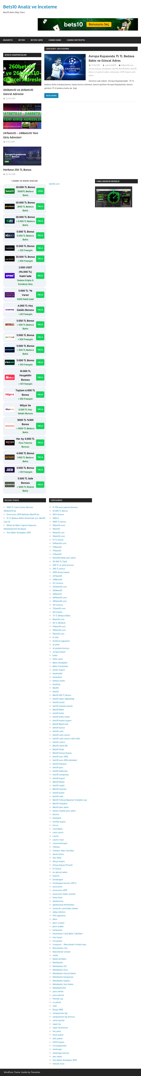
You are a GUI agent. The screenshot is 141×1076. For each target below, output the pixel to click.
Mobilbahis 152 (60, 966)
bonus (55, 825)
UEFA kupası (125, 72)
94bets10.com (127, 65)
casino (56, 836)
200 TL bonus (59, 568)
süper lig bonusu (60, 1027)
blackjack (57, 818)
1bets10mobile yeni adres (64, 557)
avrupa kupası (95, 68)
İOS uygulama (59, 915)
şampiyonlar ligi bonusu (64, 1016)
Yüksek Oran (58, 1063)
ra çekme (57, 1002)
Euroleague (58, 879)
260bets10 (57, 590)
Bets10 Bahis (124, 68)
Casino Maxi (54, 40)
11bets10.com (58, 532)
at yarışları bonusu (61, 648)
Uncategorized (59, 1045)
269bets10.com (60, 597)
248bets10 (57, 579)
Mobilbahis (58, 962)
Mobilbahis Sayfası (61, 980)
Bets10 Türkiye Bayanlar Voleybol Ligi (70, 800)
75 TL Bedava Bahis (61, 615)
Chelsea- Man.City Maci (63, 850)
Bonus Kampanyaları (16, 55)
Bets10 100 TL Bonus (62, 695)
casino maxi (58, 839)
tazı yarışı (57, 1031)
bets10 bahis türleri (61, 716)
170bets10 (57, 547)
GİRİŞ (40, 191)
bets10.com (54, 184)
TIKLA (40, 206)
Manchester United (61, 951)
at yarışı (56, 644)
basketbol (57, 677)
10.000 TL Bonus (60, 511)
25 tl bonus (58, 583)
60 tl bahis (57, 612)
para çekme (58, 991)
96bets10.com (59, 630)
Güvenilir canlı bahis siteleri (65, 908)
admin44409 (110, 65)
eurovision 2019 (60, 890)
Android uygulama (61, 641)
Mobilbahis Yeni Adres (63, 984)
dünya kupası (59, 861)
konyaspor (114, 72)
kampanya (57, 930)
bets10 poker (58, 792)
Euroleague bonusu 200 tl (64, 883)
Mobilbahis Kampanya (63, 977)
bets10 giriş (58, 767)
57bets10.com (59, 608)
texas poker (58, 1034)
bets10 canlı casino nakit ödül (66, 738)
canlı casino (58, 832)
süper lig (57, 1024)
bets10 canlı (58, 731)
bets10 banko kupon (62, 720)
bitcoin (56, 814)
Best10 (56, 688)
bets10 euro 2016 (60, 756)
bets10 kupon (59, 778)
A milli (56, 637)
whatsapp (57, 1049)
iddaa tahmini (59, 912)
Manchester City (60, 948)
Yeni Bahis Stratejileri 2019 (19, 532)
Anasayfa (8, 40)
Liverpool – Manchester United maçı (69, 944)
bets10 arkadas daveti (63, 706)
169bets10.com (59, 543)
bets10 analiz (59, 702)
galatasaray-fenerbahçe (63, 904)
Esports (56, 875)
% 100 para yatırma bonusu (65, 507)
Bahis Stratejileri (60, 662)
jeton (55, 919)
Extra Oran (58, 897)
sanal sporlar (59, 1020)
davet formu (58, 854)
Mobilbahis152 (59, 988)
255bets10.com (60, 586)
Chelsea (56, 847)
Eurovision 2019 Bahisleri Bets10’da (23, 514)
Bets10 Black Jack (60, 724)
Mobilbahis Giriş (60, 969)
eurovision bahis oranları (64, 894)
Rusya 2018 (58, 1009)
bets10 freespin (60, 764)
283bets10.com (60, 601)
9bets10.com (58, 633)
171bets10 (57, 550)
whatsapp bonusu (61, 1053)
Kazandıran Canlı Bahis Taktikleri (68, 933)
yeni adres (57, 1056)
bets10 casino (59, 742)
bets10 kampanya (61, 774)
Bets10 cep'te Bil (60, 745)
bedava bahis (59, 680)
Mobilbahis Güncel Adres (64, 973)
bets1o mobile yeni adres (64, 810)
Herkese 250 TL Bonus (17, 169)
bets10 (115, 68)
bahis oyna (58, 659)
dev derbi (57, 857)
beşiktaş (56, 684)
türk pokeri (58, 1038)
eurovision (57, 886)
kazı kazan (57, 937)
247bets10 (57, 576)
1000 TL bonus (59, 521)
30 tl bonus (58, 605)
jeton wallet (58, 926)
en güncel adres (102, 72)
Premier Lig (58, 998)
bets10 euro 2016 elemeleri (65, 760)
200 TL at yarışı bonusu (63, 565)
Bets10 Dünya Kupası (62, 753)
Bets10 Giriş (37, 40)
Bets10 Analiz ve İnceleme (30, 6)
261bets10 (57, 594)
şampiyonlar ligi (60, 1013)
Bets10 (21, 40)
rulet (55, 1006)
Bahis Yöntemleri (60, 666)
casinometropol (60, 843)
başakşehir (106, 68)
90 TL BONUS (59, 623)
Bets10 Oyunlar (59, 789)
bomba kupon (59, 821)
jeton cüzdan (58, 923)
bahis (55, 655)
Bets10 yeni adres (61, 807)
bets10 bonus (59, 727)
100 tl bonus (58, 514)
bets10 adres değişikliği (63, 698)
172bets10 (57, 554)
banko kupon (59, 670)
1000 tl (56, 518)
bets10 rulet (58, 796)
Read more (51, 95)
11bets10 (56, 529)
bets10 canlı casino (61, 735)
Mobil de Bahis (59, 959)
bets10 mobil (58, 785)
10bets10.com (59, 525)
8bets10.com (58, 619)
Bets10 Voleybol (60, 803)
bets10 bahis (58, 713)
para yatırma (58, 995)
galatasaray (58, 901)
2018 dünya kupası (61, 572)
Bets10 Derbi (58, 749)
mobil (55, 955)
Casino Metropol (76, 40)
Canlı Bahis (58, 829)
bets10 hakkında (60, 771)
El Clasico (57, 868)
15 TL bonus (58, 539)
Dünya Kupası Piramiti (63, 865)
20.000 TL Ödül (60, 561)
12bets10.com (59, 536)
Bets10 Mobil (58, 782)
